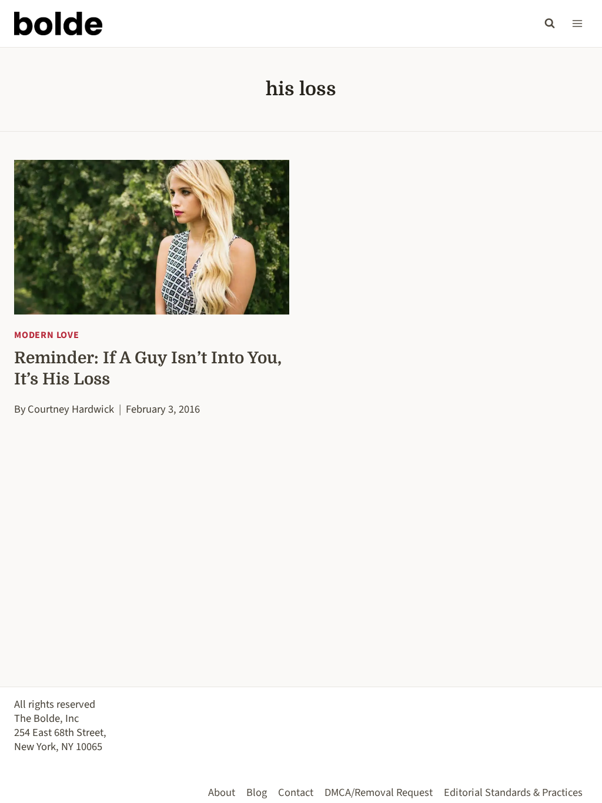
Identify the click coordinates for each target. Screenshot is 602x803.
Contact (295, 792)
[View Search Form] (549, 23)
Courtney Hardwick (71, 409)
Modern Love (46, 335)
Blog (256, 792)
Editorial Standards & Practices (513, 792)
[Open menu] (577, 23)
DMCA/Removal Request (379, 792)
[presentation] (151, 237)
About (221, 792)
